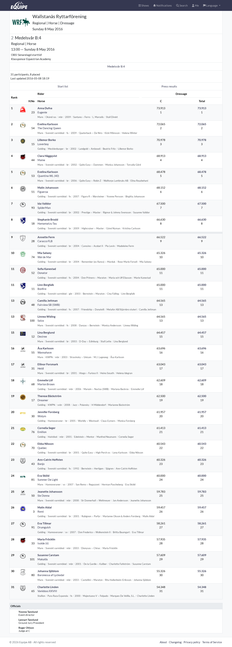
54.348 (202, 587)
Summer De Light (48, 479)
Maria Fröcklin (46, 539)
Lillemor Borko (47, 139)
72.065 (202, 124)
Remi (41, 511)
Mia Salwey (44, 252)
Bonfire (42, 288)
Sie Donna (43, 495)
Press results (169, 86)
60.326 (202, 459)
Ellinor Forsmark (48, 364)
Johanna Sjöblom (48, 571)
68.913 (202, 155)
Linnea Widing (46, 316)
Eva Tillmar (44, 523)
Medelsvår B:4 (116, 66)
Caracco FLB (45, 241)
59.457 (202, 507)
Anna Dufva (45, 108)
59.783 (202, 491)
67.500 (202, 203)
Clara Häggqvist (47, 155)
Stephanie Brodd (48, 219)
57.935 (202, 539)
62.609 (202, 380)
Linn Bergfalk (46, 284)
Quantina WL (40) (48, 175)
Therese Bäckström (49, 396)
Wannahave (45, 352)
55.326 (202, 571)
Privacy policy (192, 642)
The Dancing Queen (49, 128)
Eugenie (42, 112)
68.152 (202, 187)
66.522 (202, 237)
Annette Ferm (46, 237)
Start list (63, 86)
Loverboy (43, 144)
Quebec (42, 447)
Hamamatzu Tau (47, 223)
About (163, 642)
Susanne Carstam (48, 555)
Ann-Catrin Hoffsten (50, 459)
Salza (41, 320)
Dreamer (43, 400)
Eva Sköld (43, 475)
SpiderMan (44, 207)
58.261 (202, 523)
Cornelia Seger (46, 428)
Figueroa (43, 191)
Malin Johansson (48, 187)
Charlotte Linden (48, 587)
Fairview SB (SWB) (49, 304)
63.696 (202, 348)
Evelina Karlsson (48, 124)
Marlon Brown (46, 384)
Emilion (42, 432)
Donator (42, 272)
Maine (41, 160)
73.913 (202, 108)
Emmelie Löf (45, 380)
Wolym (42, 416)
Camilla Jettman (48, 300)
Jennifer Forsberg (48, 412)
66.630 (202, 219)
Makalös (43, 559)
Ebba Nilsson (46, 443)
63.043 (202, 364)
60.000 (202, 475)
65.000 (202, 268)
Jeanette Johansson (50, 491)
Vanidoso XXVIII (47, 591)
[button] (212, 5)
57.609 (202, 555)
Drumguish (44, 527)
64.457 (202, 332)
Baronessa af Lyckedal (51, 575)
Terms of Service (212, 642)
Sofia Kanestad (47, 268)
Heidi (41, 368)
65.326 (202, 252)
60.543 (202, 443)
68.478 (202, 171)
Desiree (42, 336)
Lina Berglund (46, 332)
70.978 (202, 139)
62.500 (202, 396)
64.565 (202, 300)
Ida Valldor (44, 203)
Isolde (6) (43, 543)
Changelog (175, 642)
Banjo (41, 463)
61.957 (202, 412)
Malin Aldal (45, 507)
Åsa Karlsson (46, 348)
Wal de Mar (44, 257)
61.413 (202, 428)
